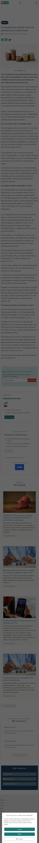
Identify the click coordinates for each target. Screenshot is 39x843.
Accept (20, 829)
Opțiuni (20, 839)
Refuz (19, 834)
